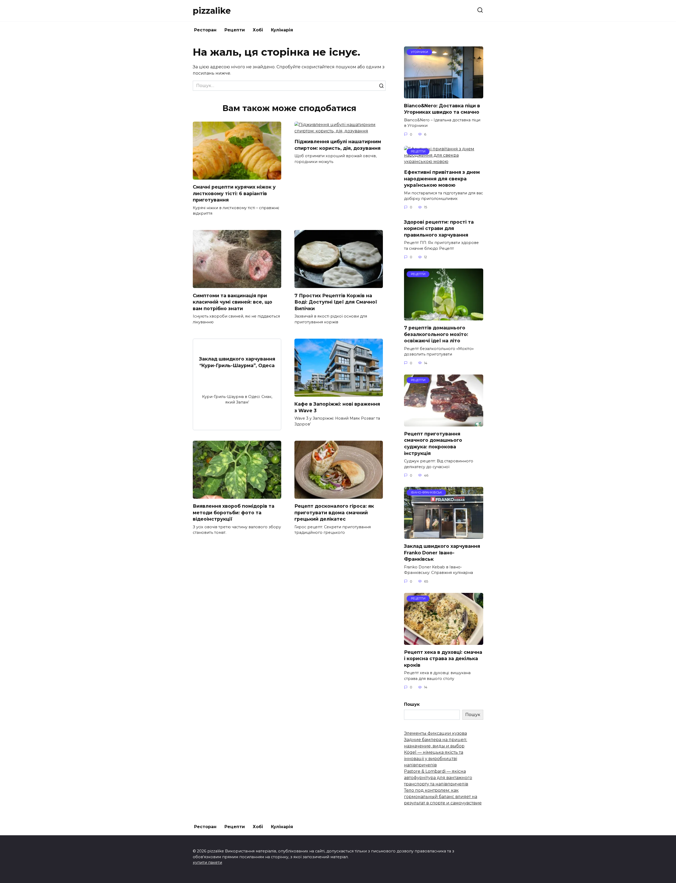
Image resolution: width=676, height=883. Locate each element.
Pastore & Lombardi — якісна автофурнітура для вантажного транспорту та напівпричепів (438, 777)
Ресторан (205, 29)
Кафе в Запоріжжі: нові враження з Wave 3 (337, 407)
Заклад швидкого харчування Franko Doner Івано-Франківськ (442, 552)
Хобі (258, 29)
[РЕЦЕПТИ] (443, 161)
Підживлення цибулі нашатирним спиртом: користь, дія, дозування (337, 145)
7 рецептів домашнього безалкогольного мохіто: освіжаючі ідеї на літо (436, 334)
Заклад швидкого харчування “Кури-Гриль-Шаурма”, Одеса (237, 362)
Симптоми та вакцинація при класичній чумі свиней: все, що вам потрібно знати (232, 301)
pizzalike (212, 11)
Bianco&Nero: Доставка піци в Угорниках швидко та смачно (442, 109)
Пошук (412, 704)
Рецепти (234, 29)
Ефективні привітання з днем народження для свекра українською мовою (442, 178)
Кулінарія (282, 29)
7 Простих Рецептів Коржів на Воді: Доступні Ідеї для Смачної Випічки (335, 301)
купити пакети (207, 862)
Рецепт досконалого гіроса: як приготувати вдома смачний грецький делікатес (334, 512)
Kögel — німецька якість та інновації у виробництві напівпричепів (433, 758)
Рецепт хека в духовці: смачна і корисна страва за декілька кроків (443, 658)
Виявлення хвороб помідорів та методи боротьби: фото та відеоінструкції (233, 512)
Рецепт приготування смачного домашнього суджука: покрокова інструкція (433, 443)
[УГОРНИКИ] (443, 95)
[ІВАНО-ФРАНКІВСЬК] (443, 535)
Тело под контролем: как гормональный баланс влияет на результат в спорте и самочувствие (443, 796)
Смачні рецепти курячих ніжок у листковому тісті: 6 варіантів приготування (234, 193)
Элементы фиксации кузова (435, 733)
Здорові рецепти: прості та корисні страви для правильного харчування (439, 228)
